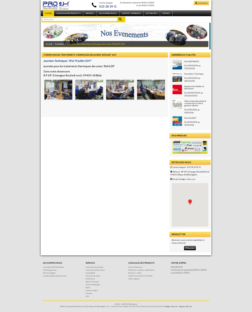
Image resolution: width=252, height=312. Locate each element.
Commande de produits (94, 267)
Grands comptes (92, 290)
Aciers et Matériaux (135, 267)
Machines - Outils (134, 273)
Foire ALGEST (190, 118)
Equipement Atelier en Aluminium (194, 87)
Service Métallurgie (93, 285)
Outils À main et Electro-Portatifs (140, 276)
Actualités (59, 44)
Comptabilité (90, 273)
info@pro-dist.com (186, 179)
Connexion (203, 3)
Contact (166, 13)
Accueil (48, 13)
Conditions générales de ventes (54, 276)
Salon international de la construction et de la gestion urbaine (195, 103)
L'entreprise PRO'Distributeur (53, 267)
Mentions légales (49, 273)
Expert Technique (92, 282)
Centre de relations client (95, 270)
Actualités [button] (151, 13)
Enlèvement (90, 279)
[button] (190, 202)
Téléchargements (50, 270)
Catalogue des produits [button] (67, 13)
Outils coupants (134, 279)
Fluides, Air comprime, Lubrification (141, 270)
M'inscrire (190, 248)
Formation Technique (194, 74)
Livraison (89, 293)
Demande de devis (93, 276)
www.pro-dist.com (185, 306)
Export (88, 288)
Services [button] (89, 13)
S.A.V (87, 296)
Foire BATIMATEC (191, 61)
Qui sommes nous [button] (107, 13)
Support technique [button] (131, 13)
